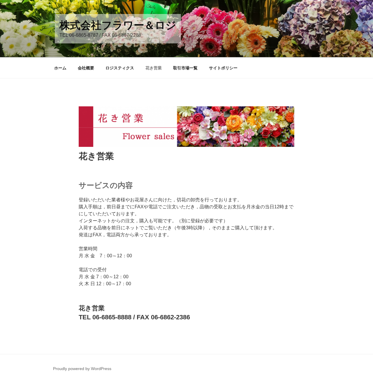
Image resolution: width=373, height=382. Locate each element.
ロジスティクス (119, 68)
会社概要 (86, 68)
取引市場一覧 (185, 68)
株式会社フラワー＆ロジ (117, 25)
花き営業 (153, 68)
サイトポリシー (223, 68)
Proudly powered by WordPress (82, 368)
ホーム (60, 68)
